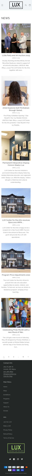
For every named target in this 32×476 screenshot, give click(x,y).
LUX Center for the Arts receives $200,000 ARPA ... (16, 221)
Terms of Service (8, 438)
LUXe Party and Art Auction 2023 (16, 55)
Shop (5, 390)
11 (23, 356)
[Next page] (28, 357)
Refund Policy (7, 434)
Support (5, 402)
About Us (6, 406)
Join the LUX (7, 422)
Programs (6, 398)
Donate (5, 410)
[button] (2, 5)
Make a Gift (7, 426)
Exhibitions (6, 394)
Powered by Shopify (22, 473)
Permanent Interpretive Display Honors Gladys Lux (16, 164)
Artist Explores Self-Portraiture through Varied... (16, 109)
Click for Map (7, 376)
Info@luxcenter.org (9, 374)
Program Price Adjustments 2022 (16, 275)
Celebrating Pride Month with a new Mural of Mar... (16, 331)
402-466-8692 (8, 371)
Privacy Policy (7, 430)
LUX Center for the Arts (13, 473)
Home (5, 386)
